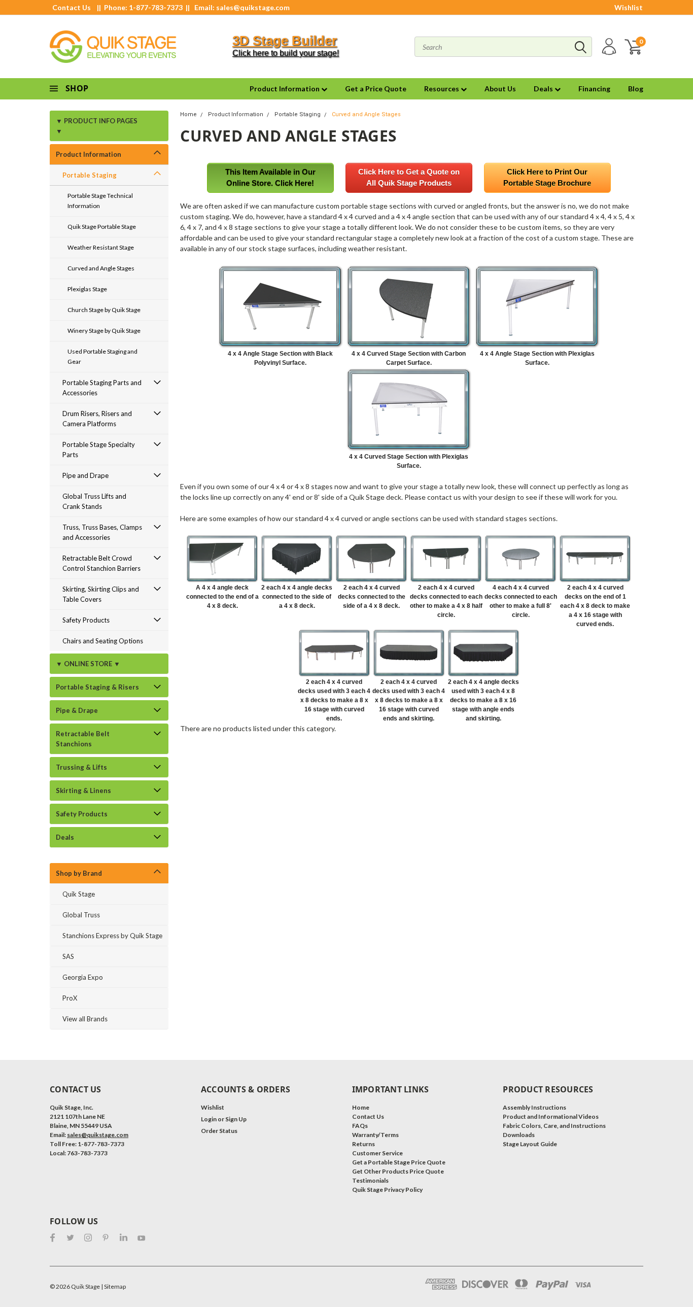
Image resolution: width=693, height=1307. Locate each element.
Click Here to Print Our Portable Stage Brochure (547, 177)
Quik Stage (78, 894)
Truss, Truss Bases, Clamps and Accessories (102, 532)
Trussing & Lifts (81, 767)
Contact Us (71, 7)
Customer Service (377, 1153)
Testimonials (370, 1180)
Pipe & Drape (77, 710)
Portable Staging (89, 175)
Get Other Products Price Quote (398, 1171)
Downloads (519, 1135)
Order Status (219, 1130)
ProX (69, 998)
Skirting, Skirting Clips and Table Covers (100, 594)
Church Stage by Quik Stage (104, 310)
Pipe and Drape (85, 475)
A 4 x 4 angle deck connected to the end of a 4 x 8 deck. (222, 596)
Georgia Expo (82, 977)
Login (209, 1119)
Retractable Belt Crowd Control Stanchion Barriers (101, 563)
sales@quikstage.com (253, 7)
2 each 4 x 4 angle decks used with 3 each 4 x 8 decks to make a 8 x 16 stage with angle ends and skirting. (483, 700)
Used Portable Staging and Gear (102, 356)
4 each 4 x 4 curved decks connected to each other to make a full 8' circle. (520, 601)
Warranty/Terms (375, 1135)
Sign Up (236, 1119)
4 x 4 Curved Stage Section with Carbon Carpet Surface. (409, 358)
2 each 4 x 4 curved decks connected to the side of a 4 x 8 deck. (371, 596)
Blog (635, 88)
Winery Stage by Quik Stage (104, 330)
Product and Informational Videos (551, 1116)
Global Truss (81, 915)
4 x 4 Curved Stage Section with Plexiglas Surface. (408, 461)
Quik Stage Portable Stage (101, 226)
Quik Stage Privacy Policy (387, 1189)
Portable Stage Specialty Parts (98, 449)
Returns (363, 1144)
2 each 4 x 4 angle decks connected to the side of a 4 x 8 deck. (296, 596)
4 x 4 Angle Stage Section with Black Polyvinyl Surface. (280, 358)
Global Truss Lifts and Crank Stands (94, 501)
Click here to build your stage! (285, 53)
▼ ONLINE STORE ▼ (88, 664)
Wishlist (628, 7)
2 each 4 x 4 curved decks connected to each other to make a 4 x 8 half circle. (446, 601)
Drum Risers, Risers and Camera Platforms (97, 418)
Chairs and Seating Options (102, 641)
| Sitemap (113, 1286)
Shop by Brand (79, 873)
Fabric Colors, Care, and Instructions (554, 1125)
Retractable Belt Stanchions (83, 739)
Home (188, 114)
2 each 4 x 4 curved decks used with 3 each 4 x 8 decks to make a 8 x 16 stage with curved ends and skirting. (408, 700)
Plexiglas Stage (87, 289)
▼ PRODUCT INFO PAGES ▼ (96, 126)
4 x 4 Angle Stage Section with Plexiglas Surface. (537, 358)
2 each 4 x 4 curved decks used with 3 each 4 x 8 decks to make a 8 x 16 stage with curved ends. (334, 700)
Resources (442, 88)
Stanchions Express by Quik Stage (112, 936)
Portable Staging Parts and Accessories (102, 388)
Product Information (285, 88)
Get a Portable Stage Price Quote (398, 1162)
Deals (544, 88)
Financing (594, 88)
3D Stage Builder (284, 40)
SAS (68, 956)
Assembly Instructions (534, 1107)
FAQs (360, 1125)
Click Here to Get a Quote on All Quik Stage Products (409, 177)
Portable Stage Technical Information (100, 201)
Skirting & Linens (83, 790)
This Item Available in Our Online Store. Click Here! (270, 177)
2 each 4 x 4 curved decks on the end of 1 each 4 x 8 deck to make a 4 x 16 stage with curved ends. (595, 606)
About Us (500, 88)
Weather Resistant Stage (100, 247)
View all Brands (85, 1019)
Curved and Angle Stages (100, 268)
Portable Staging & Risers (97, 687)
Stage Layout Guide (530, 1144)
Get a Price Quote (375, 88)
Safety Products (86, 620)
